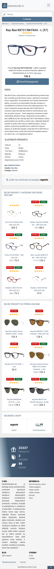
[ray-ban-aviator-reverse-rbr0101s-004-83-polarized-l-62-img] (39, 355)
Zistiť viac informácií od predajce (24, 180)
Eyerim (14, 170)
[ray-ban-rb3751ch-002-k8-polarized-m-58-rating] (39, 382)
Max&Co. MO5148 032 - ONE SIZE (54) (39, 289)
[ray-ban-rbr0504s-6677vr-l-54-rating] (14, 382)
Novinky (32, 495)
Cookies (32, 558)
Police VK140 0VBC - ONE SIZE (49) (14, 256)
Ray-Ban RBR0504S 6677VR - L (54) (14, 400)
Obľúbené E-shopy (12, 416)
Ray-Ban (14, 168)
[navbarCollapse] (48, 5)
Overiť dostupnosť (28, 81)
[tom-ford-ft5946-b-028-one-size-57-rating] (14, 205)
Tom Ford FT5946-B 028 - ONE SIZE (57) (14, 223)
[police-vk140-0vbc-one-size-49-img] (14, 246)
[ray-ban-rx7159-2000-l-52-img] (14, 355)
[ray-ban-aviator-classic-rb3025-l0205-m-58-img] (14, 322)
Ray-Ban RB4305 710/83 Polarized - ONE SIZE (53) (39, 332)
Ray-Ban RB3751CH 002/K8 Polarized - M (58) (39, 400)
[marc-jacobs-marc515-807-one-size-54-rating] (39, 238)
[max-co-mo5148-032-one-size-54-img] (39, 279)
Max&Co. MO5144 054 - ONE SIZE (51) (14, 289)
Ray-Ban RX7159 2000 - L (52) (14, 365)
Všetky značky (34, 490)
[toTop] (50, 567)
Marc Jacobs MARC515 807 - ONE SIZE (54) (39, 256)
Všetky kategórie (35, 487)
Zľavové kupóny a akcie (37, 484)
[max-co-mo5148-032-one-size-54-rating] (39, 271)
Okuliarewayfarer (9, 562)
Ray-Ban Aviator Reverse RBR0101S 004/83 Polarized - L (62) (39, 366)
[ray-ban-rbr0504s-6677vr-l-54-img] (14, 391)
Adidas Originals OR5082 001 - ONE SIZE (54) (39, 223)
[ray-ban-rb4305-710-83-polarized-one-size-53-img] (39, 322)
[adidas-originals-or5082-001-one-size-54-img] (39, 213)
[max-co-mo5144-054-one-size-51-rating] (14, 271)
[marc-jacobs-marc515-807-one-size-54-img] (39, 246)
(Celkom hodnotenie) (27, 36)
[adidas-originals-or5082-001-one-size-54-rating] (39, 205)
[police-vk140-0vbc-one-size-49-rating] (14, 238)
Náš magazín (7, 556)
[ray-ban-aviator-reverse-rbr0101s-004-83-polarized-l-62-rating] (39, 347)
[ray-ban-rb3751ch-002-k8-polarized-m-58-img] (39, 391)
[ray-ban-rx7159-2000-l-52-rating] (14, 347)
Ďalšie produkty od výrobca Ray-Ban (22, 304)
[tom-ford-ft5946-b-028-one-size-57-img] (14, 213)
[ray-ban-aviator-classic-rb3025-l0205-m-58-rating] (14, 314)
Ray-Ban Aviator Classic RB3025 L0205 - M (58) (14, 332)
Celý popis (37, 73)
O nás (31, 556)
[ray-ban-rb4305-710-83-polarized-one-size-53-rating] (39, 314)
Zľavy (31, 498)
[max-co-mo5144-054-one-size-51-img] (14, 279)
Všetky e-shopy (34, 492)
